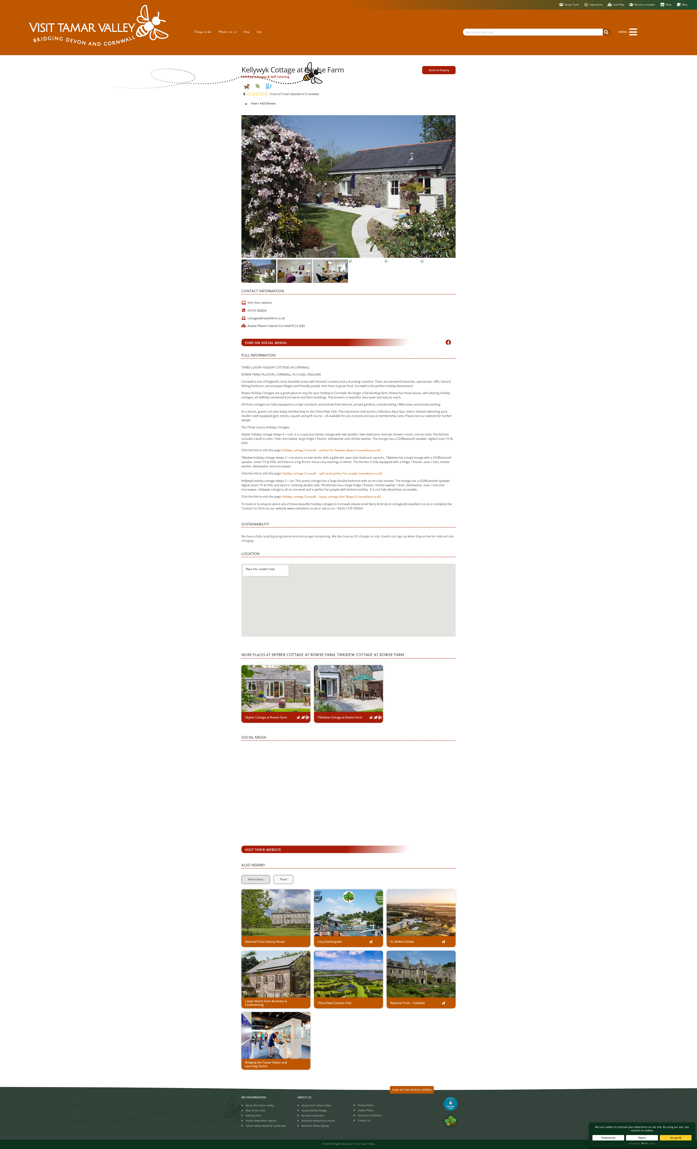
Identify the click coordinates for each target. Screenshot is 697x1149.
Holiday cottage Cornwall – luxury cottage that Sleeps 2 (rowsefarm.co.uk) (331, 496)
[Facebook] (448, 342)
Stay (246, 32)
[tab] (255, 879)
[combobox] (533, 32)
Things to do (202, 32)
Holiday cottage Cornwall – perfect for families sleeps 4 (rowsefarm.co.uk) (331, 450)
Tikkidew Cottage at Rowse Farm (370, 655)
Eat (259, 32)
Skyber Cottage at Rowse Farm (303, 655)
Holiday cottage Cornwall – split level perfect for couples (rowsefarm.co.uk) (332, 473)
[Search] (607, 32)
